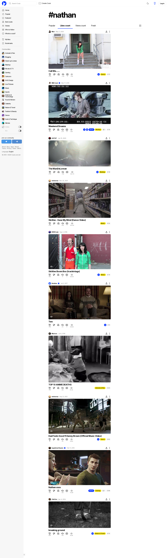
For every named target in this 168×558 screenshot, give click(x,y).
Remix (91, 129)
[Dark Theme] (147, 3)
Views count (80, 25)
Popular (7, 14)
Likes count (65, 25)
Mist (53, 31)
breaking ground (57, 530)
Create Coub (46, 3)
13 (108, 129)
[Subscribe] (19, 127)
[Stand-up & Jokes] (11, 61)
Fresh (93, 25)
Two (51, 321)
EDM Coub (55, 232)
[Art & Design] (11, 80)
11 (108, 74)
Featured (8, 18)
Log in (162, 3)
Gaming (97, 490)
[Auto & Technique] (11, 119)
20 (108, 388)
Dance (103, 74)
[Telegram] (17, 142)
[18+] (19, 131)
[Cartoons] (11, 76)
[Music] (11, 88)
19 (108, 172)
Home (7, 10)
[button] (140, 25)
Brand (17, 147)
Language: (8, 151)
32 (108, 223)
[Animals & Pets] (11, 53)
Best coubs (9, 22)
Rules (14, 148)
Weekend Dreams (57, 126)
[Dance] (11, 115)
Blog (8, 147)
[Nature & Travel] (11, 107)
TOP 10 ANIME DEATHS (60, 384)
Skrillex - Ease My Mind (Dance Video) (67, 220)
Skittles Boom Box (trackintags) (64, 271)
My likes (7, 39)
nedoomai (55, 180)
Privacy (9, 148)
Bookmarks (9, 43)
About (4, 147)
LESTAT (54, 138)
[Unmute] (51, 121)
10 (108, 533)
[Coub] (4, 3)
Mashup (98, 129)
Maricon (54, 333)
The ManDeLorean (58, 168)
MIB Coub (55, 83)
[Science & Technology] (11, 96)
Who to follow (9, 30)
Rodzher (54, 283)
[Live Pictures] (11, 84)
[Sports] (11, 92)
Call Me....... (54, 71)
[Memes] (11, 123)
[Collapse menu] (24, 554)
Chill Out (54, 499)
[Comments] (58, 74)
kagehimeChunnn (57, 448)
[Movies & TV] (11, 69)
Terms (4, 148)
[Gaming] (11, 72)
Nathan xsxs (55, 487)
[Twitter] (6, 142)
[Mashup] (11, 65)
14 (108, 275)
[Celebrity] (11, 104)
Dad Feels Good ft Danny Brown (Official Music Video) (75, 436)
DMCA (19, 148)
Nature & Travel (100, 533)
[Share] (106, 31)
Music (103, 223)
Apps (12, 147)
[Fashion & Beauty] (11, 111)
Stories (7, 26)
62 (108, 439)
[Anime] (11, 127)
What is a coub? (10, 33)
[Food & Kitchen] (11, 100)
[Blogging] (11, 57)
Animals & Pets (100, 388)
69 (108, 490)
